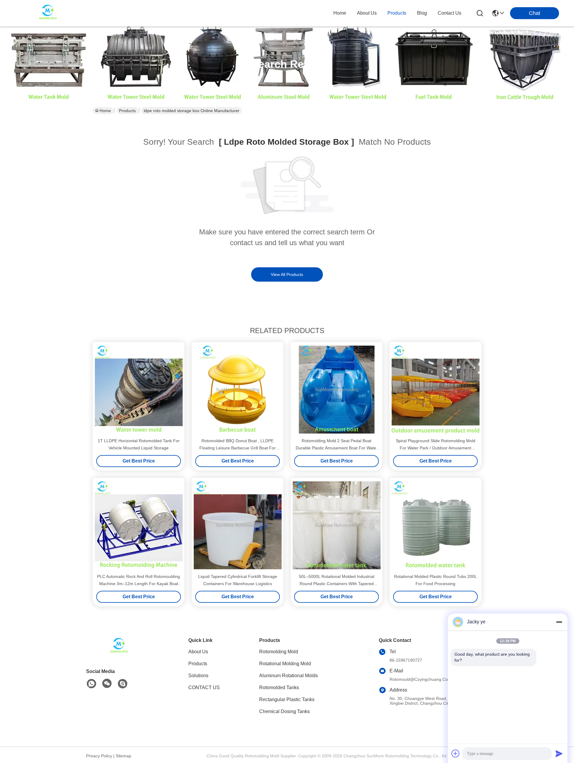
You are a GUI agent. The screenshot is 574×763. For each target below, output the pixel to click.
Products (127, 110)
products (396, 13)
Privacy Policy (99, 755)
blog (422, 13)
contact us (449, 13)
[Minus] (559, 621)
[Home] (119, 653)
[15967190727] (122, 683)
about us (367, 13)
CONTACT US (204, 687)
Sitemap (123, 755)
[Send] (559, 753)
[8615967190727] (91, 683)
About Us (198, 651)
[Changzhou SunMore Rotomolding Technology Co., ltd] (48, 13)
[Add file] (455, 753)
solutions (198, 675)
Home (339, 13)
